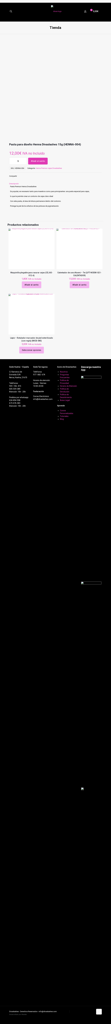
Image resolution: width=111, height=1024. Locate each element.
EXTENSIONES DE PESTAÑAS (82, 1011)
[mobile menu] (99, 12)
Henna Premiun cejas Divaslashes (49, 168)
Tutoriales (64, 416)
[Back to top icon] (99, 1012)
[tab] (55, 183)
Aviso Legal (65, 400)
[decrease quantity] (12, 161)
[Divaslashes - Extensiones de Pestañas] (56, 11)
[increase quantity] (23, 161)
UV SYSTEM (64, 1011)
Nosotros (64, 372)
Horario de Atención (68, 386)
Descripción (14, 184)
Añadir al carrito (38, 161)
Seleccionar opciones (31, 350)
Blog (62, 419)
